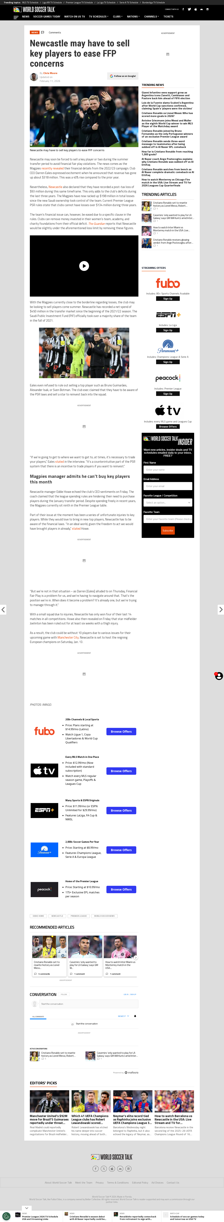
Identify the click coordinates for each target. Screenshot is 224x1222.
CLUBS (117, 16)
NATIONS (132, 16)
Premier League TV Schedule (79, 2)
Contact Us (173, 1182)
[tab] (38, 1016)
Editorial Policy (140, 1182)
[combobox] (167, 502)
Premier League (79, 916)
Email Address (151, 479)
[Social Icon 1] (103, 1168)
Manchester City (68, 637)
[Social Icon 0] (95, 1168)
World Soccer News (104, 916)
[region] (84, 1034)
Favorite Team (151, 512)
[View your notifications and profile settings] (135, 1016)
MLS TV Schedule (30, 2)
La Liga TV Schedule (106, 2)
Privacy (100, 1182)
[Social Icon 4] (128, 1168)
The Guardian (96, 223)
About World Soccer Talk (58, 1182)
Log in (126, 994)
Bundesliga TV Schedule (153, 2)
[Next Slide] (136, 957)
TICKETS (168, 16)
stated (59, 461)
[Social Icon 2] (112, 1168)
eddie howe (38, 916)
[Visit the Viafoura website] (131, 1072)
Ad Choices (157, 1182)
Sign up (133, 994)
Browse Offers (121, 731)
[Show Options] (189, 502)
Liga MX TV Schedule (52, 2)
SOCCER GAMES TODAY (46, 16)
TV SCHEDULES (97, 16)
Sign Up (167, 299)
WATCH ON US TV (74, 16)
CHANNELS (150, 16)
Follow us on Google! (125, 76)
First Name (149, 463)
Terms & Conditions (118, 1182)
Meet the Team (83, 1182)
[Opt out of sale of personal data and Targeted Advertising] (6, 1216)
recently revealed (52, 168)
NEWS (25, 16)
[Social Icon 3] (120, 1168)
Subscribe (168, 530)
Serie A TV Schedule (129, 2)
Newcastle (55, 187)
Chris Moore (50, 73)
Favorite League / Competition (160, 495)
